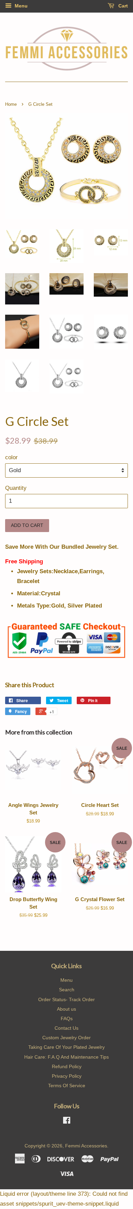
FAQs (67, 1018)
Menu (20, 6)
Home (11, 104)
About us (66, 1009)
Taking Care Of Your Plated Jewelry (66, 1047)
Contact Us (66, 1028)
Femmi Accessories (86, 1145)
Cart (122, 6)
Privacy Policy (67, 1076)
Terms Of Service (66, 1085)
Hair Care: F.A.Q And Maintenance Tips (66, 1057)
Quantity (16, 488)
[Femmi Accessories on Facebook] (67, 1121)
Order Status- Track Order (66, 999)
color (11, 457)
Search (66, 989)
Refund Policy (67, 1066)
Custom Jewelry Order (66, 1037)
